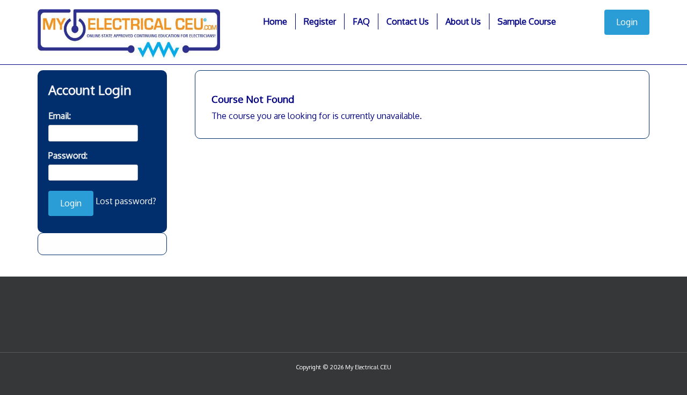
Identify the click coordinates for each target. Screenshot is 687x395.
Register (320, 21)
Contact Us (407, 21)
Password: (67, 155)
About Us (463, 21)
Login (627, 22)
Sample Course (527, 21)
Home (275, 21)
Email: (59, 115)
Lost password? (126, 201)
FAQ (361, 21)
